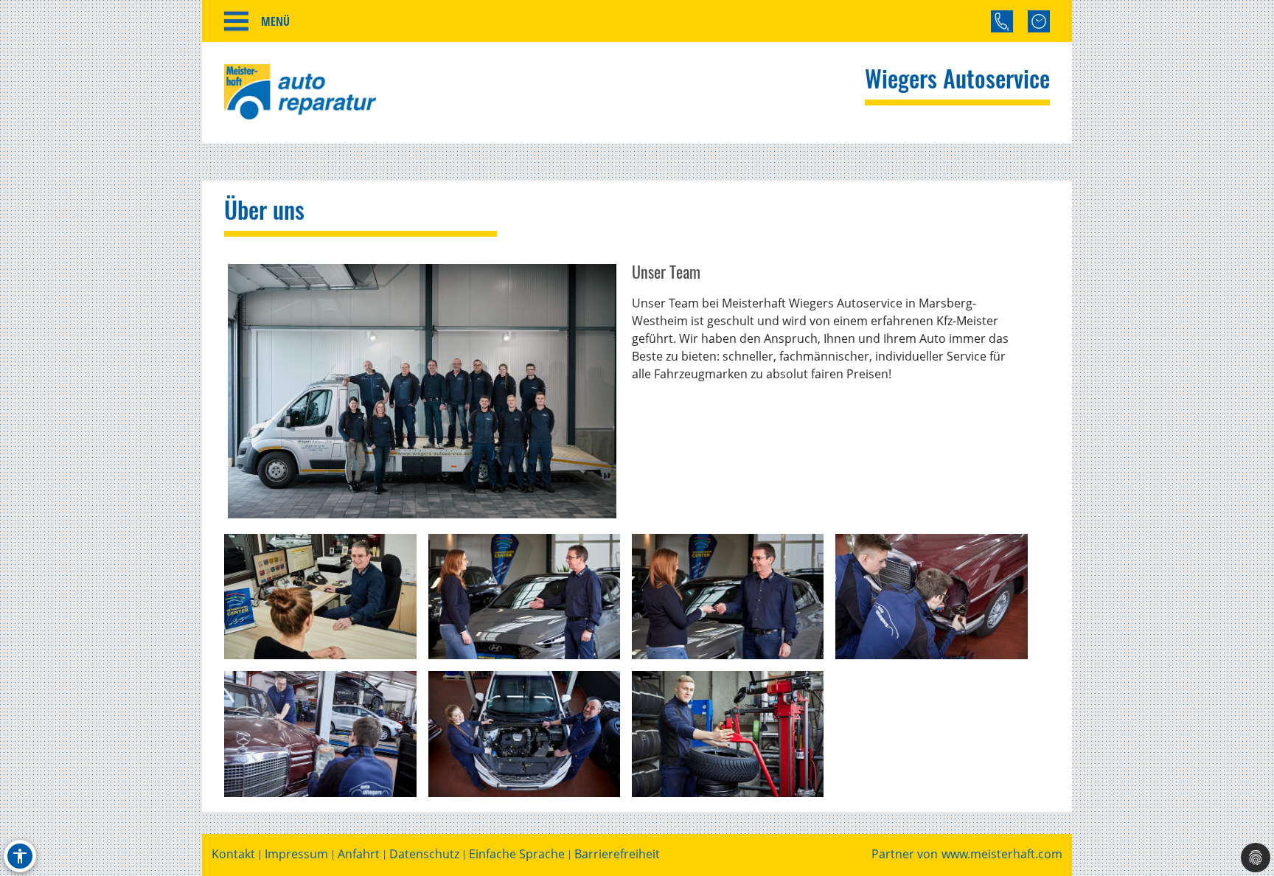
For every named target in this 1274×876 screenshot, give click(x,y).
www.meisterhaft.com (1001, 854)
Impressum (296, 854)
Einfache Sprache (517, 854)
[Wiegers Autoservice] (422, 391)
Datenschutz (424, 854)
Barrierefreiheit (617, 854)
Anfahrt (359, 854)
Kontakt (233, 854)
